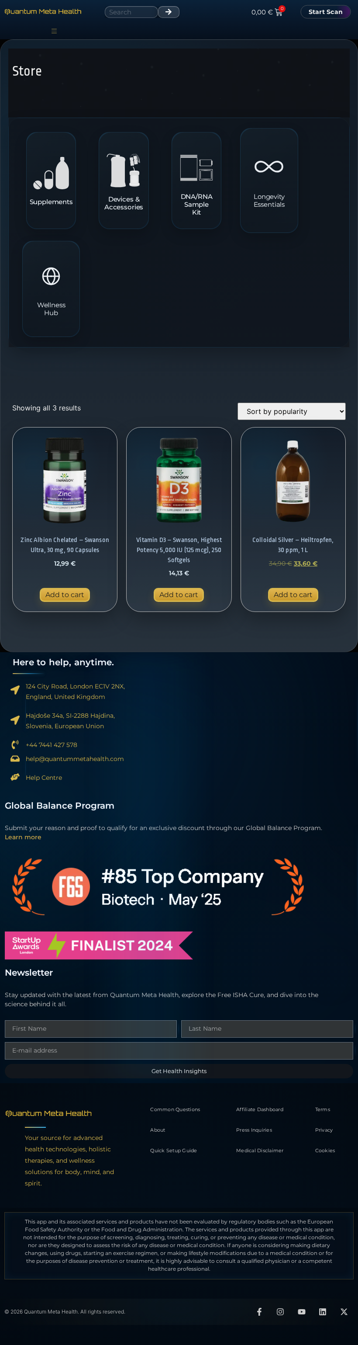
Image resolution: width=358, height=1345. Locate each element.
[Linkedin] (323, 1312)
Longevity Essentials (269, 201)
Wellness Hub (51, 309)
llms (179, 1290)
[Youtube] (301, 1312)
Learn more (23, 837)
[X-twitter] (344, 1312)
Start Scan (326, 11)
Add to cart (64, 595)
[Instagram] (280, 1312)
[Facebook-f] (259, 1312)
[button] (54, 31)
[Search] (168, 12)
